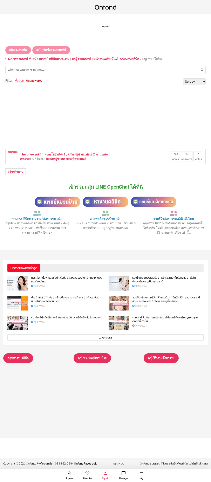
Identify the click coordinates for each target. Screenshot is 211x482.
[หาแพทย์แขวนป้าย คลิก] (105, 213)
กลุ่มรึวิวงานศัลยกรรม (161, 358)
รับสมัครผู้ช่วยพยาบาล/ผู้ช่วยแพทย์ (66, 158)
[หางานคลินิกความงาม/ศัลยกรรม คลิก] (37, 213)
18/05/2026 (39, 285)
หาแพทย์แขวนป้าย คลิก (105, 219)
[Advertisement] (105, 116)
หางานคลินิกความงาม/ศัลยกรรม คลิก (37, 219)
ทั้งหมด (19, 80)
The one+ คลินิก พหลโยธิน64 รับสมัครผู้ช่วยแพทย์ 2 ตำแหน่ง (64, 154)
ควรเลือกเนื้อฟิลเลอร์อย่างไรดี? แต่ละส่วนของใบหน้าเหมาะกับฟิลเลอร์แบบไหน (66, 279)
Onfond (105, 7)
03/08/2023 (141, 305)
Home (105, 26)
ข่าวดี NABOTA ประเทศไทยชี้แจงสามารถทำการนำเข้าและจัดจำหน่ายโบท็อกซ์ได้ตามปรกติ (66, 299)
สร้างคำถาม (15, 172)
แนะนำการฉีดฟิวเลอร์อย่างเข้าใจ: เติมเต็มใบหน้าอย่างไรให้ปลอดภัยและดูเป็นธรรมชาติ (164, 279)
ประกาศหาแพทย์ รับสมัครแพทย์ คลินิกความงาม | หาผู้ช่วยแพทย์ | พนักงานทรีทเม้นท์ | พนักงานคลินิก (72, 59)
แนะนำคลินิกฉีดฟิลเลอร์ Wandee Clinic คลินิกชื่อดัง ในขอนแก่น (66, 317)
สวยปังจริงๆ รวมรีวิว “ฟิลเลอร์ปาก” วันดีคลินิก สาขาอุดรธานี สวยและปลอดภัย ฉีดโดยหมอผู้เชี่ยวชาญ (166, 299)
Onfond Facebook (85, 463)
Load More (105, 337)
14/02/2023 (39, 305)
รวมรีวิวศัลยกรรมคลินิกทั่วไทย (174, 219)
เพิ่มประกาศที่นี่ (18, 50)
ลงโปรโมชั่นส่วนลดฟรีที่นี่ (51, 50)
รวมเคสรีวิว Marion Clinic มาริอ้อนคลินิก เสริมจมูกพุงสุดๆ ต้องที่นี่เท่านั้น (165, 319)
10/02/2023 (39, 321)
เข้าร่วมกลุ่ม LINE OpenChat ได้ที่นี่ (105, 187)
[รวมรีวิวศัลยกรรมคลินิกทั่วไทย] (174, 213)
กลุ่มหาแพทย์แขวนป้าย (92, 358)
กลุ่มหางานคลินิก (18, 358)
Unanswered (34, 80)
